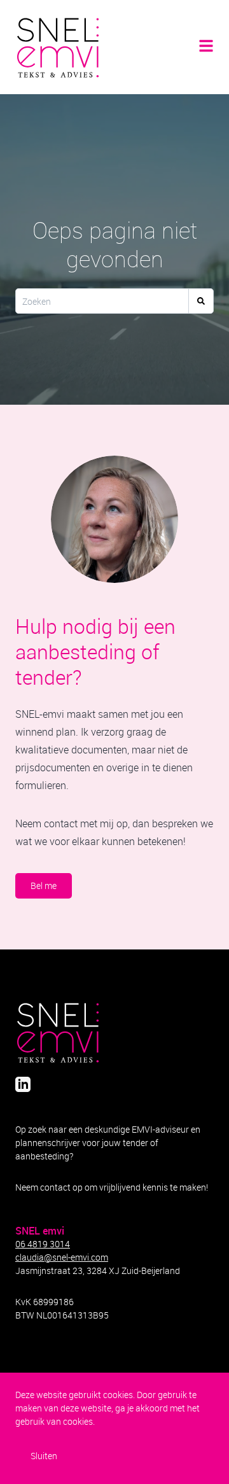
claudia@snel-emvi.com (61, 1257)
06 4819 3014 (42, 1244)
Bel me (44, 885)
